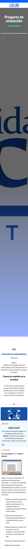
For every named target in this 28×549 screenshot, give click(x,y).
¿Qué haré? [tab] (4, 424)
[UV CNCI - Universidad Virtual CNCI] (14, 5)
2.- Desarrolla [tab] (5, 450)
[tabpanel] (14, 434)
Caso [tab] (2, 445)
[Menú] (14, 1)
